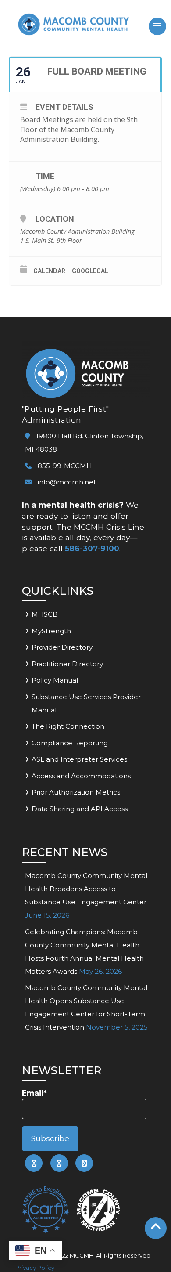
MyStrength (51, 631)
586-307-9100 (92, 548)
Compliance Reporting (70, 743)
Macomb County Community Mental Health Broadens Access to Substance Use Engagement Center (86, 888)
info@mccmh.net (67, 482)
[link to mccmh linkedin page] (59, 1163)
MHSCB (45, 614)
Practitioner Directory (67, 664)
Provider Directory (62, 647)
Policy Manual (55, 680)
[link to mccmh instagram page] (84, 1163)
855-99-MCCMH (64, 466)
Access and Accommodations (81, 776)
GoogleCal (90, 271)
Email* (34, 1093)
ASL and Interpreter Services (79, 759)
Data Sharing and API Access (80, 809)
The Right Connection (68, 726)
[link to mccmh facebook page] (34, 1163)
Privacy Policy (34, 1267)
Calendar (49, 271)
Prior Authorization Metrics (76, 792)
